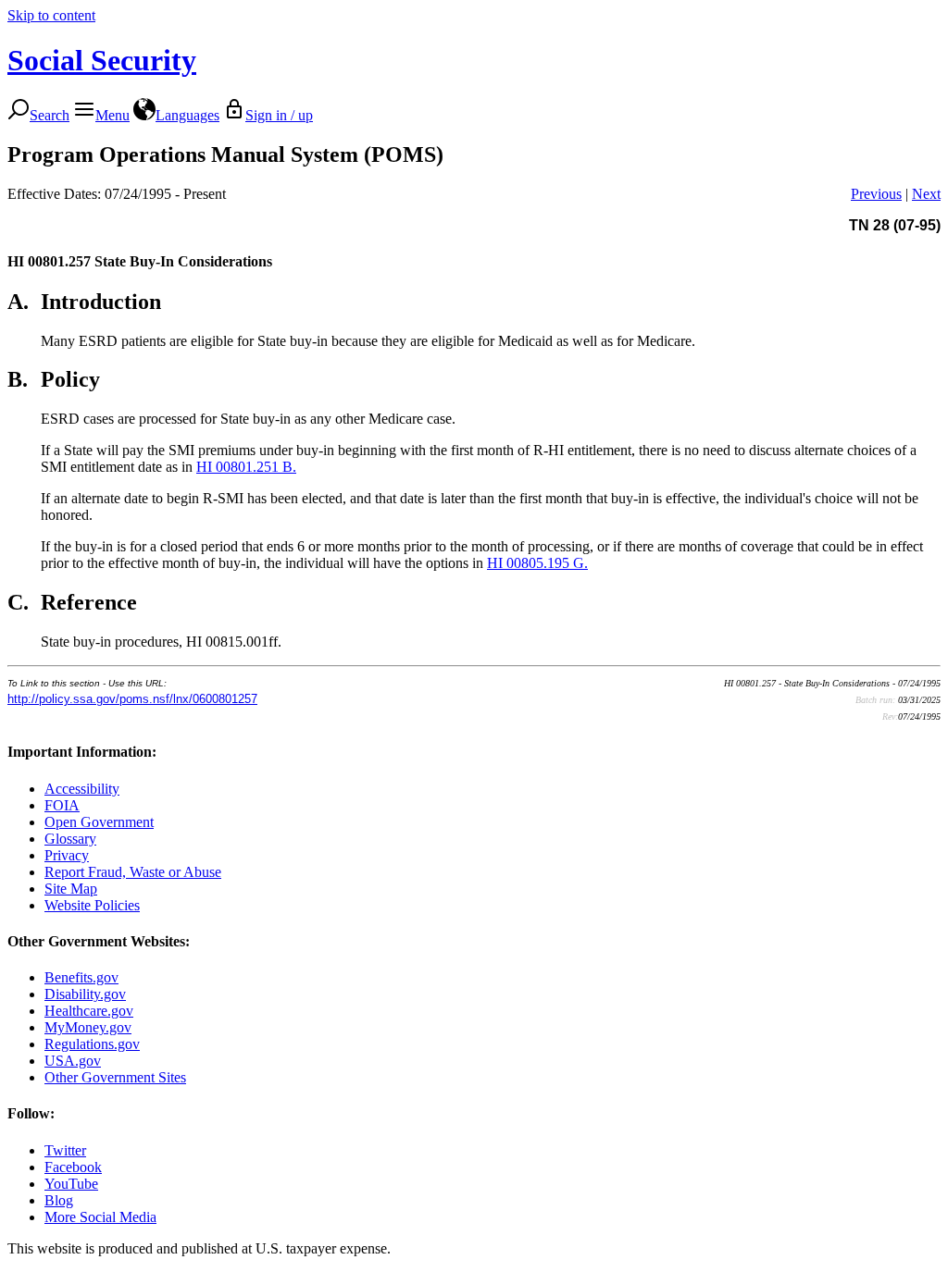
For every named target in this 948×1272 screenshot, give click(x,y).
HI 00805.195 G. (537, 563)
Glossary (70, 838)
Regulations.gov (92, 1044)
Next (926, 194)
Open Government (99, 822)
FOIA (62, 805)
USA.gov (72, 1060)
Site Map (70, 888)
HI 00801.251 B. (246, 467)
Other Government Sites (115, 1077)
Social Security (101, 60)
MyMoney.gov (87, 1027)
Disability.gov (85, 994)
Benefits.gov (81, 977)
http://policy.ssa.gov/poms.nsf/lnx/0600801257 (132, 699)
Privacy (66, 855)
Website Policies (92, 905)
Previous (876, 194)
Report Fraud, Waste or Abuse (132, 872)
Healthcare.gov (88, 1011)
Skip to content (51, 15)
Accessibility (81, 789)
